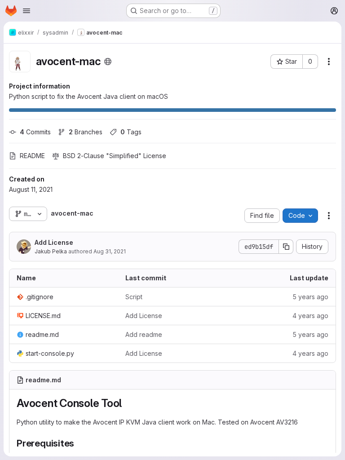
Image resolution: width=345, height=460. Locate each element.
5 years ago (310, 297)
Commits (35, 132)
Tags (131, 132)
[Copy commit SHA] (286, 246)
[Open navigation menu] (26, 11)
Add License (54, 242)
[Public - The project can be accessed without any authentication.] (107, 61)
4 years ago (310, 315)
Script (133, 297)
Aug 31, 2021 (109, 251)
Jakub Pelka (51, 251)
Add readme (143, 334)
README (32, 155)
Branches (85, 132)
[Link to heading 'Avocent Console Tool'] (127, 403)
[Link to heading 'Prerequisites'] (79, 443)
